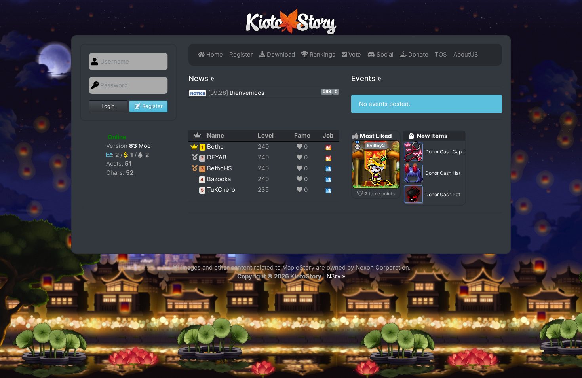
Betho (215, 146)
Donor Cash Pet (442, 194)
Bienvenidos (248, 92)
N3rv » (336, 276)
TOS (441, 54)
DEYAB (216, 157)
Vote (354, 54)
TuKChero (221, 189)
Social (384, 54)
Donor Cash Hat (442, 173)
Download (280, 54)
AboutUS (465, 54)
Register (152, 106)
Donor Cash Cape (444, 152)
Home (214, 54)
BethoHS (219, 168)
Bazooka (219, 179)
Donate (417, 54)
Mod (140, 145)
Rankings (321, 54)
